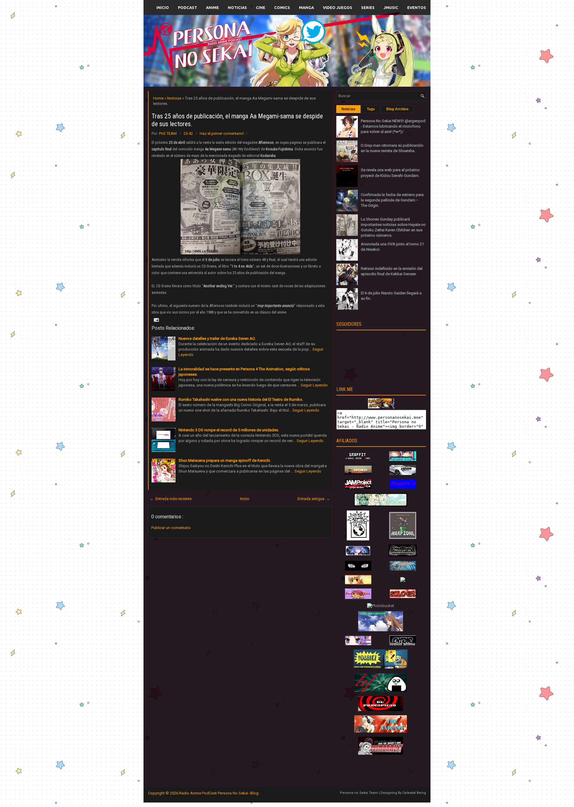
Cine (260, 7)
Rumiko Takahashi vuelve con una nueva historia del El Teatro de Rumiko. (240, 399)
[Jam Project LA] (358, 487)
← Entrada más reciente (171, 498)
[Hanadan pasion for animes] (402, 459)
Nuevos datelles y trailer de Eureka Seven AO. (217, 338)
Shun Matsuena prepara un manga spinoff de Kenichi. (224, 460)
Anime (212, 7)
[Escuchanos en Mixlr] (354, 54)
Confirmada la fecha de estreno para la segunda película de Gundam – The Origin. (392, 200)
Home (158, 98)
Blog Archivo (397, 109)
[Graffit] (358, 459)
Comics (282, 7)
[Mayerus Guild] (403, 487)
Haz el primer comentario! (222, 133)
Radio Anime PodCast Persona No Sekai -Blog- (219, 793)
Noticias (237, 7)
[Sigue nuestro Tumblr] (309, 64)
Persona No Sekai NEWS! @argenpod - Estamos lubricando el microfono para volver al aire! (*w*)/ (393, 126)
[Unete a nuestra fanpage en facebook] (268, 44)
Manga (306, 7)
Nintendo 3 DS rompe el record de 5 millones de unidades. (228, 430)
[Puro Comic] (358, 539)
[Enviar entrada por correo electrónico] (156, 319)
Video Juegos (337, 7)
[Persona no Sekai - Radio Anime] (381, 407)
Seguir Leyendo (314, 385)
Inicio (162, 7)
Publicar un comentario (171, 527)
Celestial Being (414, 793)
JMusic (391, 7)
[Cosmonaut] (380, 753)
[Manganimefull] (358, 569)
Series (368, 7)
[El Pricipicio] (380, 709)
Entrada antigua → (313, 498)
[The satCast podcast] (380, 731)
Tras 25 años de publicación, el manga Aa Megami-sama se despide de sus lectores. (237, 120)
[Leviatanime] (380, 505)
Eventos (416, 7)
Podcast (187, 7)
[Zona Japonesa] (358, 473)
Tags (371, 109)
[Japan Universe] (403, 569)
